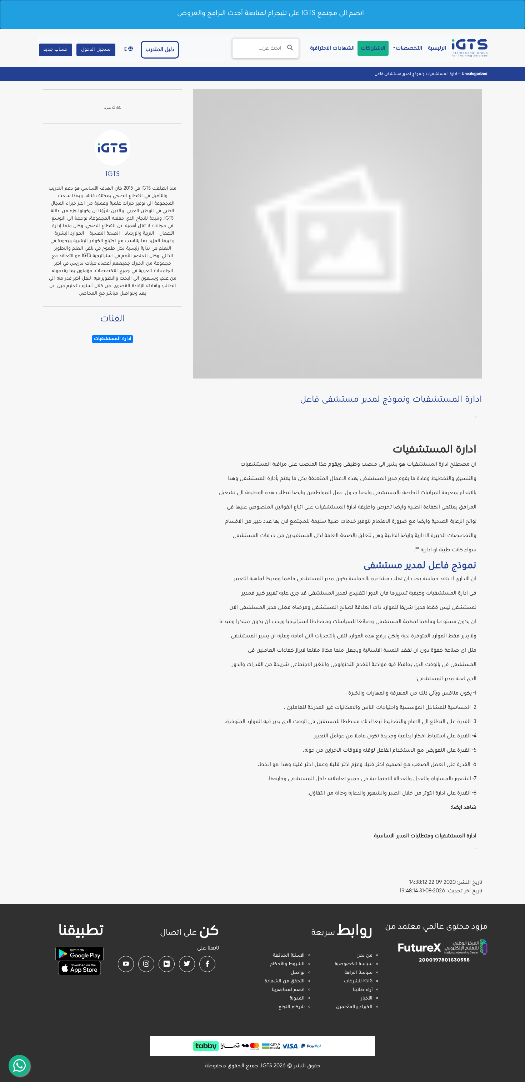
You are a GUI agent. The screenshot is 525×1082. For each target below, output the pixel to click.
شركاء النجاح (292, 1007)
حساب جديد (56, 49)
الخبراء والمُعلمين (354, 1007)
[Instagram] (146, 964)
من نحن (364, 955)
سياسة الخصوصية (353, 964)
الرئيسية (435, 48)
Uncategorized (474, 74)
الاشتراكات (373, 48)
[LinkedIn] (167, 964)
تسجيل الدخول (96, 49)
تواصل (298, 972)
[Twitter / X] (187, 964)
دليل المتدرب (159, 49)
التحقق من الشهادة (285, 981)
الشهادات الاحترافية (331, 48)
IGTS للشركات (358, 981)
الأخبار (366, 998)
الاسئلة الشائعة (289, 955)
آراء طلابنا (362, 989)
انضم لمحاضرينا (288, 989)
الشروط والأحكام (287, 964)
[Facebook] (207, 964)
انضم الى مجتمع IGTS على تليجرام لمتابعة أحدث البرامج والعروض (270, 13)
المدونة (297, 998)
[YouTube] (126, 964)
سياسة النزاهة (358, 972)
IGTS (113, 174)
